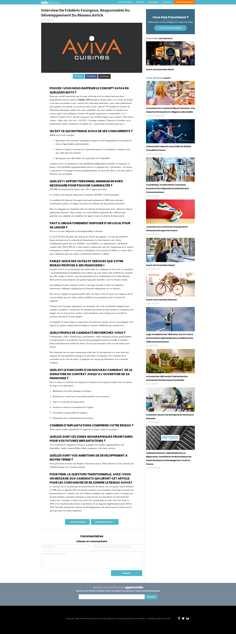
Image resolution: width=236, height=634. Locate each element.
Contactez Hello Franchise (158, 618)
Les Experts (167, 2)
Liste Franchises (125, 2)
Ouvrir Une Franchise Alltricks (161, 299)
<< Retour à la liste (77, 522)
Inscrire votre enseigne (170, 28)
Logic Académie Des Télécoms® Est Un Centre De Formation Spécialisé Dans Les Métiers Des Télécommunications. (169, 338)
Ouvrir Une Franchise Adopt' (160, 265)
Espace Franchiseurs (184, 2)
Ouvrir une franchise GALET (160, 69)
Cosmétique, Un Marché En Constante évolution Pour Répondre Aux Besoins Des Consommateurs (167, 188)
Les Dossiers (153, 2)
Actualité (140, 2)
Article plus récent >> (105, 522)
